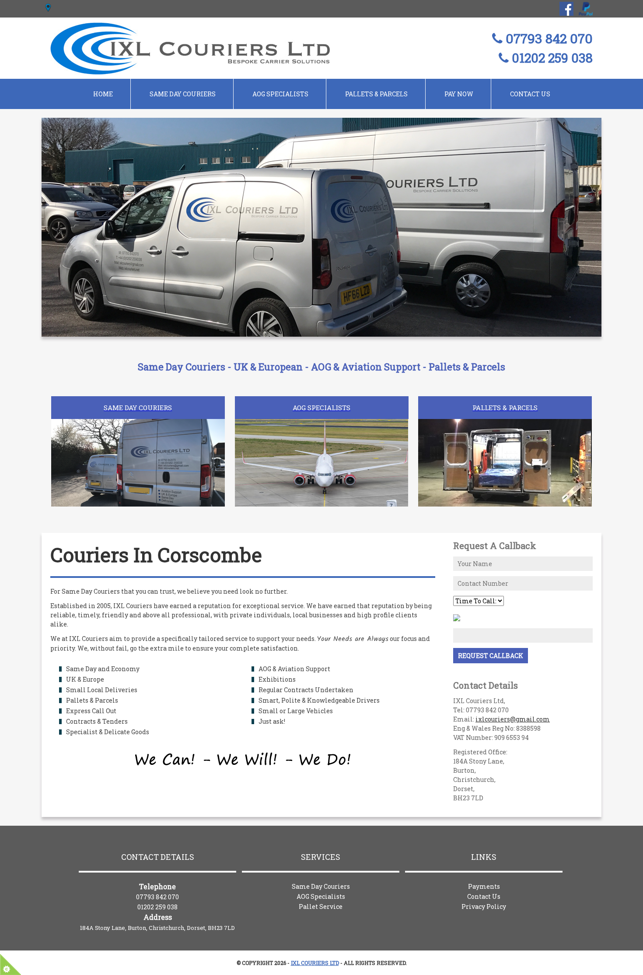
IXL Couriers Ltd (315, 962)
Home (103, 94)
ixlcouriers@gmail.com (512, 719)
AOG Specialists (321, 896)
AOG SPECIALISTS (280, 94)
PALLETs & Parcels (376, 94)
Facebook (566, 9)
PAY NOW (458, 94)
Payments (484, 886)
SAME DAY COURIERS (183, 94)
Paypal (586, 9)
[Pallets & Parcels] (505, 430)
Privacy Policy (483, 906)
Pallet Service (320, 906)
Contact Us (530, 94)
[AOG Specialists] (322, 430)
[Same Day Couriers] (138, 430)
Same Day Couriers (321, 886)
